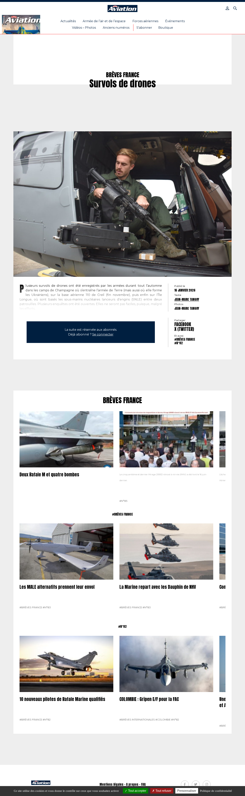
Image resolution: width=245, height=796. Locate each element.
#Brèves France (184, 339)
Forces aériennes (145, 21)
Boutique (165, 27)
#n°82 (178, 343)
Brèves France (122, 400)
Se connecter (103, 334)
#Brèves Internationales (137, 719)
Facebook (182, 324)
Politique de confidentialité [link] (216, 790)
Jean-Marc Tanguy (186, 299)
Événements (175, 21)
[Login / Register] (227, 8)
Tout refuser (163, 790)
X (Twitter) (184, 329)
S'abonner (144, 27)
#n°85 (123, 501)
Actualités (68, 21)
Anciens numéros (116, 27)
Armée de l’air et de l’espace (104, 21)
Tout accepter (136, 790)
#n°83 (47, 607)
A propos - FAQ (136, 784)
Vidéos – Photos (84, 27)
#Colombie (163, 719)
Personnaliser (186, 790)
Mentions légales (111, 784)
